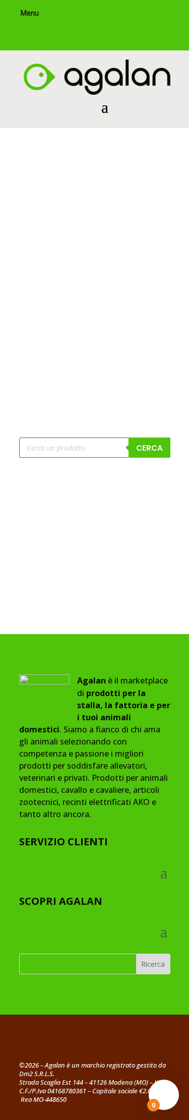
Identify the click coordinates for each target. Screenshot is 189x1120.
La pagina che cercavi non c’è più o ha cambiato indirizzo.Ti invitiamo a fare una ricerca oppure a (91, 315)
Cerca (149, 448)
